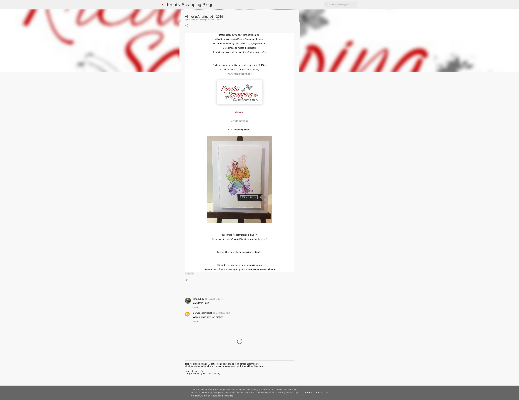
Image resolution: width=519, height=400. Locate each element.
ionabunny (198, 299)
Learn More (312, 392)
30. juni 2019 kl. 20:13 (221, 313)
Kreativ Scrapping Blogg (190, 4)
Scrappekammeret (202, 313)
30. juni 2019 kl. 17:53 (213, 299)
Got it (324, 392)
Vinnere (189, 274)
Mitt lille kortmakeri (240, 121)
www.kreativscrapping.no (240, 74)
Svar (195, 307)
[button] (186, 25)
